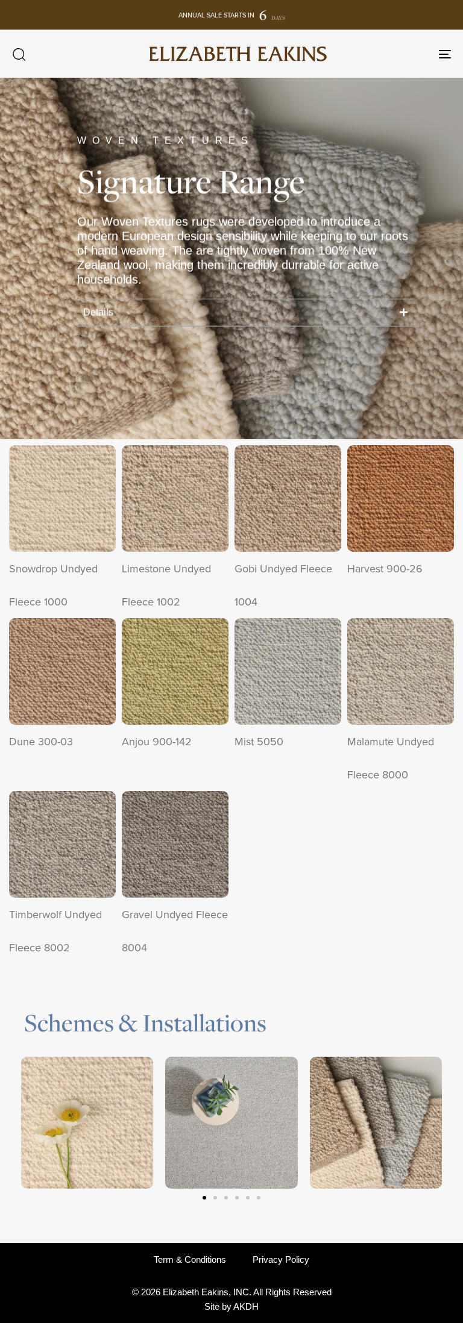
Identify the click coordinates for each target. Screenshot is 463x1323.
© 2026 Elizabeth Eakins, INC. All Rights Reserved (232, 1292)
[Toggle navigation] (377, 54)
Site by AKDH (231, 1306)
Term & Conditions (190, 1259)
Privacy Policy (281, 1259)
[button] (18, 54)
